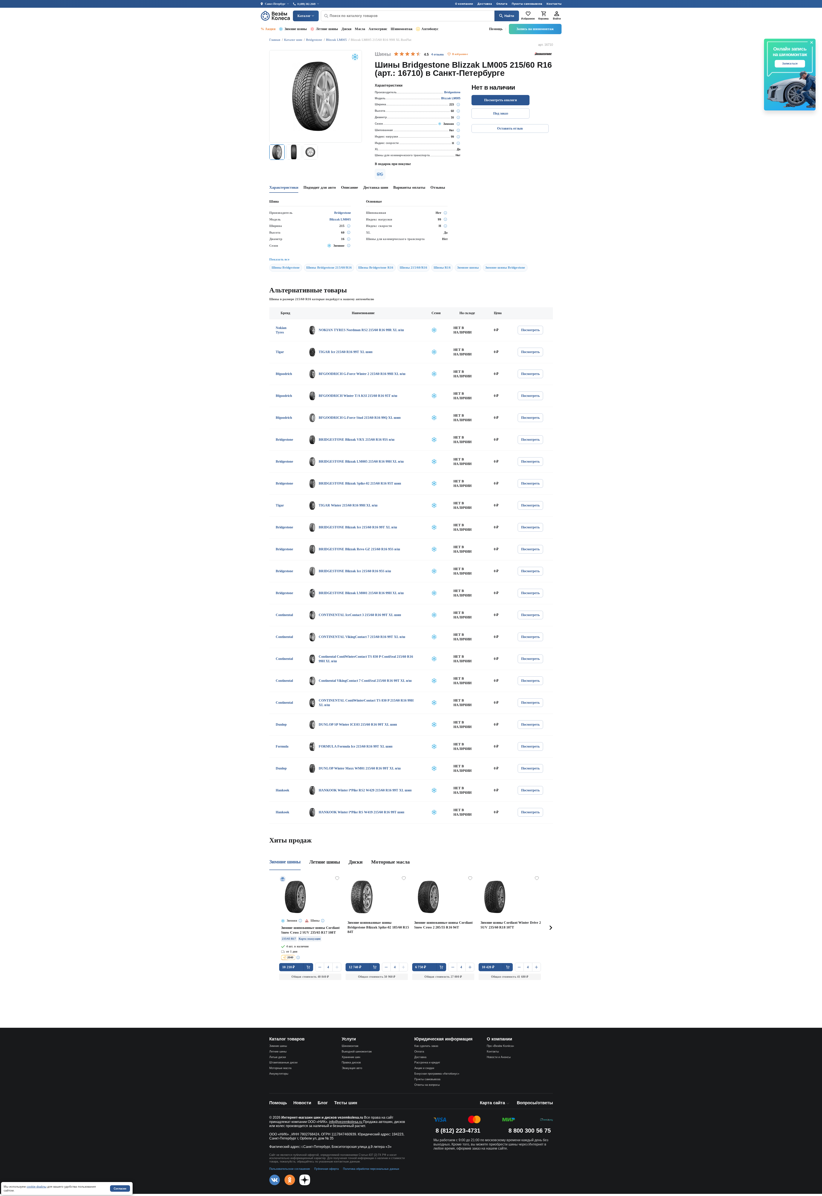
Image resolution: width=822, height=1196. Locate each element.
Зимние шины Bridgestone (505, 267)
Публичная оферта (326, 1168)
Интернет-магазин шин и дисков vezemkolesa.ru (322, 1117)
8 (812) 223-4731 (458, 1130)
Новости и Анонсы (499, 1057)
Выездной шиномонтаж (357, 1051)
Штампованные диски (283, 1062)
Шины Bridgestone (286, 267)
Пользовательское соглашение (289, 1168)
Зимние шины (296, 29)
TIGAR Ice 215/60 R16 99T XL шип (345, 352)
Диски (346, 29)
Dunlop (281, 724)
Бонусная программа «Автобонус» (436, 1073)
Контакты (554, 3)
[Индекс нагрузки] (458, 137)
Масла (360, 29)
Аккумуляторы (278, 1073)
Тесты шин (345, 1102)
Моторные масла (390, 862)
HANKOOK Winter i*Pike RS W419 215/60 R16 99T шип (361, 812)
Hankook (282, 790)
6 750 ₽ (420, 967)
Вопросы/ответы (535, 1102)
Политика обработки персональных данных (371, 1168)
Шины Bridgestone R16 (375, 267)
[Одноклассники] (289, 1180)
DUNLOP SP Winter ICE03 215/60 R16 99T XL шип (358, 724)
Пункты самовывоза (527, 3)
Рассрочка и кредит (427, 1062)
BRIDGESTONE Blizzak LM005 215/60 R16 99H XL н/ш (361, 461)
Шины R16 (442, 267)
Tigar (280, 352)
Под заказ (500, 113)
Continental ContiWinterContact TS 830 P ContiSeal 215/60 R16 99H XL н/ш (366, 659)
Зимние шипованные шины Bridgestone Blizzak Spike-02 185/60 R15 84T (378, 927)
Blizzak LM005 (450, 98)
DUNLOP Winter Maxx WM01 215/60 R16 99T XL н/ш (360, 768)
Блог (323, 1102)
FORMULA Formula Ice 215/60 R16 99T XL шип (355, 746)
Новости (302, 1102)
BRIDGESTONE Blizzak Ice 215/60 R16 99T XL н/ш (358, 527)
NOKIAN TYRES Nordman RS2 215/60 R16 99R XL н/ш (361, 330)
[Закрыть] (811, 42)
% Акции (268, 29)
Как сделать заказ (426, 1046)
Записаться (790, 63)
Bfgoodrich (284, 374)
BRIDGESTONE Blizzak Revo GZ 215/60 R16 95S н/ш (359, 549)
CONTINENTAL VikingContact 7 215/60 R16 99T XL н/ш (362, 637)
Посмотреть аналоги (500, 100)
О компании (464, 3)
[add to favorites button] (449, 54)
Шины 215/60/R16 (413, 267)
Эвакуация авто (352, 1068)
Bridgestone (452, 92)
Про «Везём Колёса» (500, 1046)
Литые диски (277, 1057)
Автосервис (378, 29)
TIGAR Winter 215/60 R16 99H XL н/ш (348, 505)
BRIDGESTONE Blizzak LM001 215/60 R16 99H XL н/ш (361, 593)
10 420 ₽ (488, 967)
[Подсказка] (300, 921)
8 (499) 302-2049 (306, 4)
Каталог (304, 16)
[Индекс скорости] (458, 143)
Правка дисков (351, 1062)
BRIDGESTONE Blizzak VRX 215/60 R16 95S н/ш (357, 439)
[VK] (274, 1180)
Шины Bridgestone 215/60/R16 (329, 267)
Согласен (120, 1188)
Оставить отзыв (510, 128)
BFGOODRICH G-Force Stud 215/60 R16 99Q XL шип (360, 417)
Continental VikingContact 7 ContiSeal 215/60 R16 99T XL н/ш (365, 680)
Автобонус (429, 29)
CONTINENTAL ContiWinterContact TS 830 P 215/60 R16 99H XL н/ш (366, 703)
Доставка (484, 3)
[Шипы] (458, 130)
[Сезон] (458, 124)
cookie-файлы (36, 1186)
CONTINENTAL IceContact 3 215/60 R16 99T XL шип (360, 615)
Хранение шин (351, 1057)
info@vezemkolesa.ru (346, 1122)
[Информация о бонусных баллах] (298, 957)
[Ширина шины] (458, 104)
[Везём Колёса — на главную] (276, 16)
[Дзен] (304, 1180)
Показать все (279, 259)
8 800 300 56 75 (529, 1130)
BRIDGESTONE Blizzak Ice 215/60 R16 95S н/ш (355, 571)
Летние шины (327, 29)
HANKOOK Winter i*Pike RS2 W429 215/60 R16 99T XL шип (365, 790)
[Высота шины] (458, 111)
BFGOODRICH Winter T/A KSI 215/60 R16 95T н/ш (358, 396)
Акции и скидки (424, 1068)
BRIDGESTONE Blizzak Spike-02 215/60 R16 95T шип (360, 483)
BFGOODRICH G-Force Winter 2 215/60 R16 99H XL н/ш (362, 374)
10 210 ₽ (288, 967)
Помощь (495, 29)
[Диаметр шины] (458, 117)
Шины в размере (290, 299)
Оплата (501, 3)
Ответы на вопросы (427, 1084)
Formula (282, 746)
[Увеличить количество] (337, 967)
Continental (284, 615)
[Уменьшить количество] (319, 967)
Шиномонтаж (402, 29)
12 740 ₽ (355, 967)
